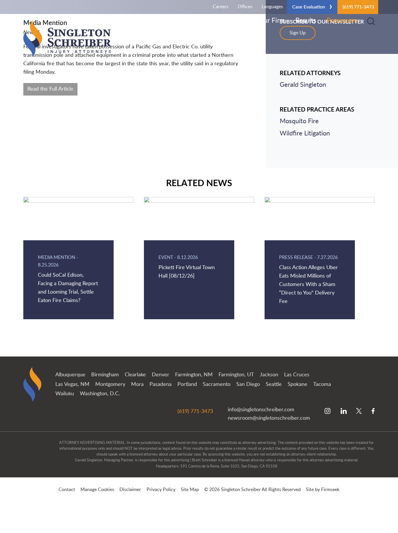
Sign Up (298, 33)
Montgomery (110, 384)
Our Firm (271, 20)
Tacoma (322, 384)
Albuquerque (70, 374)
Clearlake (135, 374)
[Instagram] (328, 411)
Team (240, 20)
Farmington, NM (194, 374)
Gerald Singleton (303, 85)
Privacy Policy (161, 489)
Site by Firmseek (322, 489)
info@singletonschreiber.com (261, 409)
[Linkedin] (344, 411)
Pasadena (160, 384)
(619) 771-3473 (358, 7)
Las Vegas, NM (72, 384)
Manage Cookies (97, 489)
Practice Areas (201, 20)
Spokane (297, 384)
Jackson (269, 374)
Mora (137, 384)
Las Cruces (296, 374)
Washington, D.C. (100, 393)
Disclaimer (130, 489)
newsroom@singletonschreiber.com (269, 418)
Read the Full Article (50, 89)
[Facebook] (373, 411)
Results (305, 20)
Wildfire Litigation (305, 133)
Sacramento (216, 384)
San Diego (248, 384)
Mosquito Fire (299, 121)
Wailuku (64, 393)
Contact (67, 489)
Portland (187, 384)
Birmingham (105, 374)
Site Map (190, 489)
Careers (220, 6)
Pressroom (342, 20)
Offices (245, 6)
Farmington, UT (236, 374)
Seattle (274, 384)
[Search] (371, 21)
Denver (160, 374)
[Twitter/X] (359, 411)
